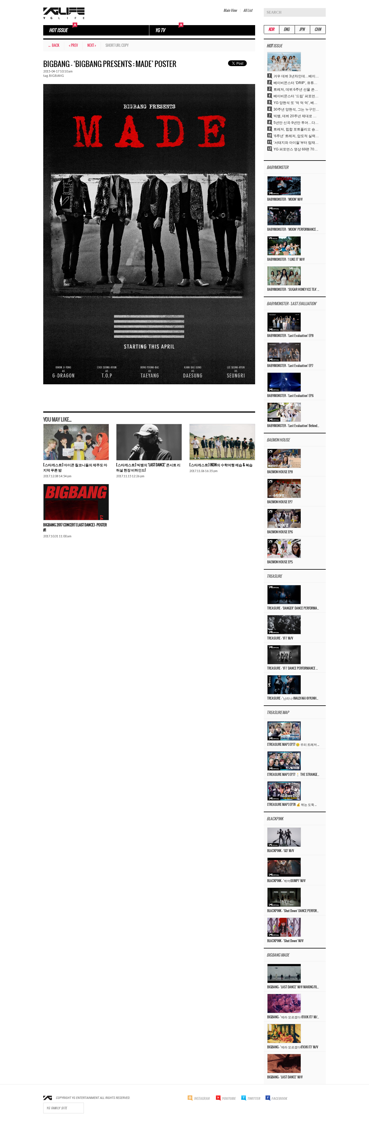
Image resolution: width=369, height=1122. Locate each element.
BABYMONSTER (277, 167)
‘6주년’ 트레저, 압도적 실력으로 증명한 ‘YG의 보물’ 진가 (297, 136)
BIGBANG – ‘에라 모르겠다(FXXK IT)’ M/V (292, 1047)
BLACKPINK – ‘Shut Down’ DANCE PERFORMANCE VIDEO (293, 911)
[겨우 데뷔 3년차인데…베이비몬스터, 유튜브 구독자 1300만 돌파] (284, 61)
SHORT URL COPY (117, 45)
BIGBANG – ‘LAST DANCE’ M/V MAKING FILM (293, 987)
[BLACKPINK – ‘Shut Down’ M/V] (284, 927)
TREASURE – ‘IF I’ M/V (280, 638)
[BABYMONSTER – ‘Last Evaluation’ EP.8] (284, 322)
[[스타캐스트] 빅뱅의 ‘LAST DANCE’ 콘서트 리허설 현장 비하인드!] (149, 442)
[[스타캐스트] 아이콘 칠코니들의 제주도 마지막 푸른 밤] (76, 442)
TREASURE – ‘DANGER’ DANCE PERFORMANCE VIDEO (293, 608)
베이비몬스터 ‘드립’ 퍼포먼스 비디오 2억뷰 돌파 (297, 96)
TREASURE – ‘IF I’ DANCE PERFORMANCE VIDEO (293, 668)
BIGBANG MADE (278, 955)
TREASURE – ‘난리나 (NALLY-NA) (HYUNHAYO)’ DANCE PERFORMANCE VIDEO (293, 698)
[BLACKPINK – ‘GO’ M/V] (284, 837)
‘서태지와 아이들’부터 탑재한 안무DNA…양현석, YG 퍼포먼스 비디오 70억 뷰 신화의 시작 (297, 143)
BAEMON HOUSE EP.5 (280, 562)
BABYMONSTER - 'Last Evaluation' (291, 304)
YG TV (160, 30)
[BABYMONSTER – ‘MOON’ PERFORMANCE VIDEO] (284, 216)
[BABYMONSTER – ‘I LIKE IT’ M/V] (284, 246)
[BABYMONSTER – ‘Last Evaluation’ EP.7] (284, 352)
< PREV (73, 45)
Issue (274, 46)
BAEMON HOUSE (278, 440)
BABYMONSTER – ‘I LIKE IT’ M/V (286, 259)
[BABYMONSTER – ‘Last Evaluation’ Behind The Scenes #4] (284, 412)
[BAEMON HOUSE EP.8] (284, 458)
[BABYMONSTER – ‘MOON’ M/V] (284, 186)
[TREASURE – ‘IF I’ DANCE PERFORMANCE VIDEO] (284, 655)
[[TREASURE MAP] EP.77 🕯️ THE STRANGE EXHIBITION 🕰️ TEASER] (284, 761)
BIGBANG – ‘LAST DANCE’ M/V (285, 1077)
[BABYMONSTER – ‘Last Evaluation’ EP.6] (284, 382)
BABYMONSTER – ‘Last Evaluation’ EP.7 (290, 366)
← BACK (53, 45)
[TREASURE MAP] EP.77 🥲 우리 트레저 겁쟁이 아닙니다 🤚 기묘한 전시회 (293, 744)
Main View (230, 10)
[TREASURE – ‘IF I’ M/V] (284, 624)
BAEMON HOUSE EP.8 (280, 472)
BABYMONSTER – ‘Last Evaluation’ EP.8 (290, 336)
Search (321, 12)
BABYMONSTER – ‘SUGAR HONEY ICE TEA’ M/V (293, 289)
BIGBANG (56, 75)
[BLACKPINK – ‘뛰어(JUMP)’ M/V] (284, 867)
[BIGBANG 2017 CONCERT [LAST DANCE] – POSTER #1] (76, 502)
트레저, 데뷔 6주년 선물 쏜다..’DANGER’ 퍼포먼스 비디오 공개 (297, 89)
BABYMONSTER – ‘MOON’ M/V (285, 199)
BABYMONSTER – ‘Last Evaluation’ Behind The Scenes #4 (293, 426)
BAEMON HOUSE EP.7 (279, 502)
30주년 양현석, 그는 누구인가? (297, 109)
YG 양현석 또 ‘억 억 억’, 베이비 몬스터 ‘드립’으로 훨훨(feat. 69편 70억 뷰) (297, 103)
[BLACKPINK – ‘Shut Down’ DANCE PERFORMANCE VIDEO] (284, 897)
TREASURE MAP (278, 713)
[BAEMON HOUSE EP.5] (284, 548)
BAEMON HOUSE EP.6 (280, 532)
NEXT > (91, 45)
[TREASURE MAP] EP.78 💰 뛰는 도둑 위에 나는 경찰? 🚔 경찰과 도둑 (293, 804)
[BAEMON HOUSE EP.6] (284, 518)
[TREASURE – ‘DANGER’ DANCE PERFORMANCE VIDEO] (284, 594)
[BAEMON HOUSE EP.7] (284, 488)
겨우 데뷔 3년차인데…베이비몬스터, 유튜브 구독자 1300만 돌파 (297, 76)
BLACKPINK (275, 819)
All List (247, 10)
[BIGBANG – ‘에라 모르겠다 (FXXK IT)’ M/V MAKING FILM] (284, 1003)
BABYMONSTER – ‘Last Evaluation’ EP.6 (290, 396)
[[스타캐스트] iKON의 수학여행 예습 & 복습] (222, 442)
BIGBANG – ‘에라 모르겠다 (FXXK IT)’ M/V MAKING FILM (293, 1017)
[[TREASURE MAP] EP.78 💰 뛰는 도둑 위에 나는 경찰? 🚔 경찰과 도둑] (284, 791)
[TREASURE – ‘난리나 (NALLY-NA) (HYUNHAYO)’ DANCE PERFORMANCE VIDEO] (284, 685)
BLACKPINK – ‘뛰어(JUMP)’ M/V (286, 881)
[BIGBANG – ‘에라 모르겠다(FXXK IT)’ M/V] (284, 1033)
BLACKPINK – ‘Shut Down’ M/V (285, 941)
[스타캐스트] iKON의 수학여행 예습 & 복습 (221, 465)
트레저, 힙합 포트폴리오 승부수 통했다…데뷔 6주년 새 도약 (297, 129)
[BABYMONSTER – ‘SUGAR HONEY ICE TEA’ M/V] (284, 276)
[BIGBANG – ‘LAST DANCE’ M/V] (284, 1063)
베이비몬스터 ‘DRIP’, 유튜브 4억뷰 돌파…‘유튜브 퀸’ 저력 (297, 83)
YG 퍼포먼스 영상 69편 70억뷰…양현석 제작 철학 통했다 (297, 149)
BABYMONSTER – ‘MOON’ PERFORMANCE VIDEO (293, 229)
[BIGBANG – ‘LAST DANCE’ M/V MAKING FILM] (284, 973)
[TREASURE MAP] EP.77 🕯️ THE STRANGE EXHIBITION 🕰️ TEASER (293, 774)
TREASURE (274, 576)
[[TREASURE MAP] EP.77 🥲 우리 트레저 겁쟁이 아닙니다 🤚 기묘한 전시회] (284, 731)
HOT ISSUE (58, 30)
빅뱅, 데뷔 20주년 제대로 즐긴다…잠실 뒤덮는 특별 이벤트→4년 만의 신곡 (297, 116)
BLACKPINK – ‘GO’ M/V (280, 851)
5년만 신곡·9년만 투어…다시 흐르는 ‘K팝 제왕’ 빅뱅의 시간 (297, 123)
